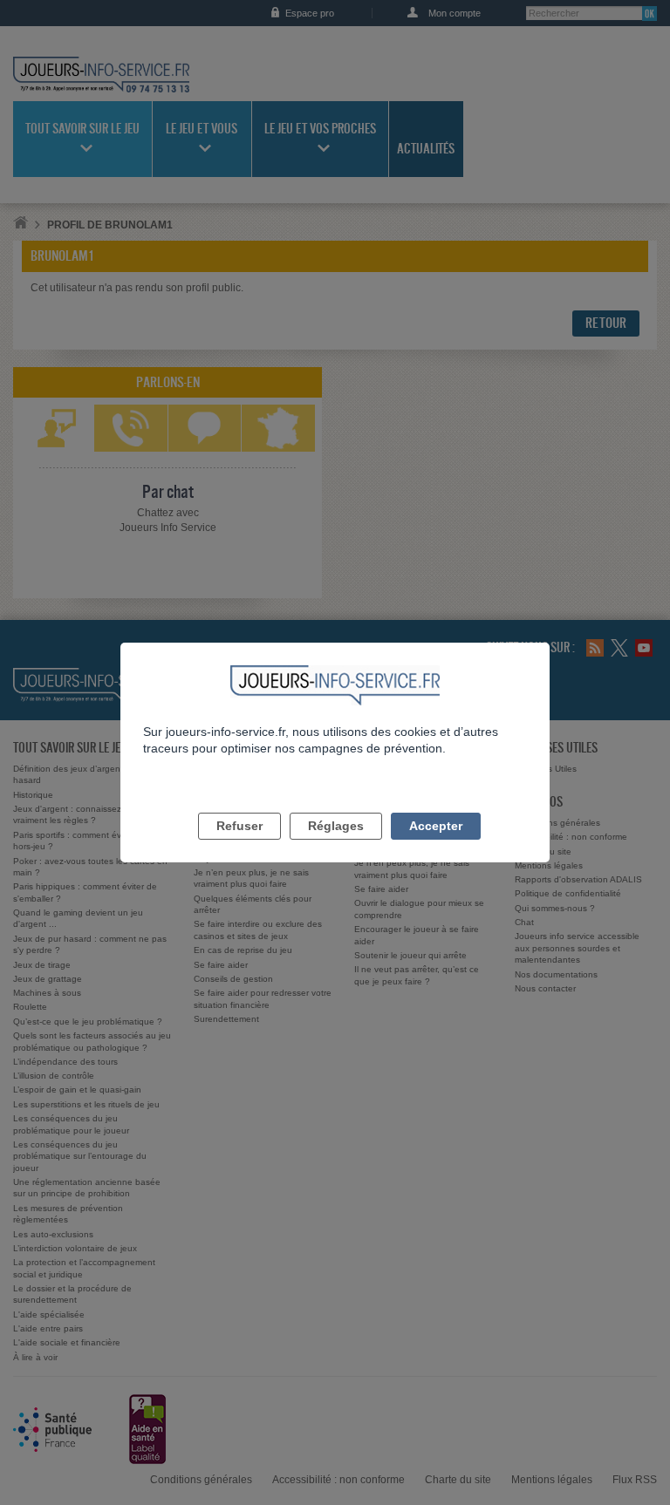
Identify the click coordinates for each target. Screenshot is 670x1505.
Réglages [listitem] (336, 826)
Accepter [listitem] (435, 826)
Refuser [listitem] (239, 826)
